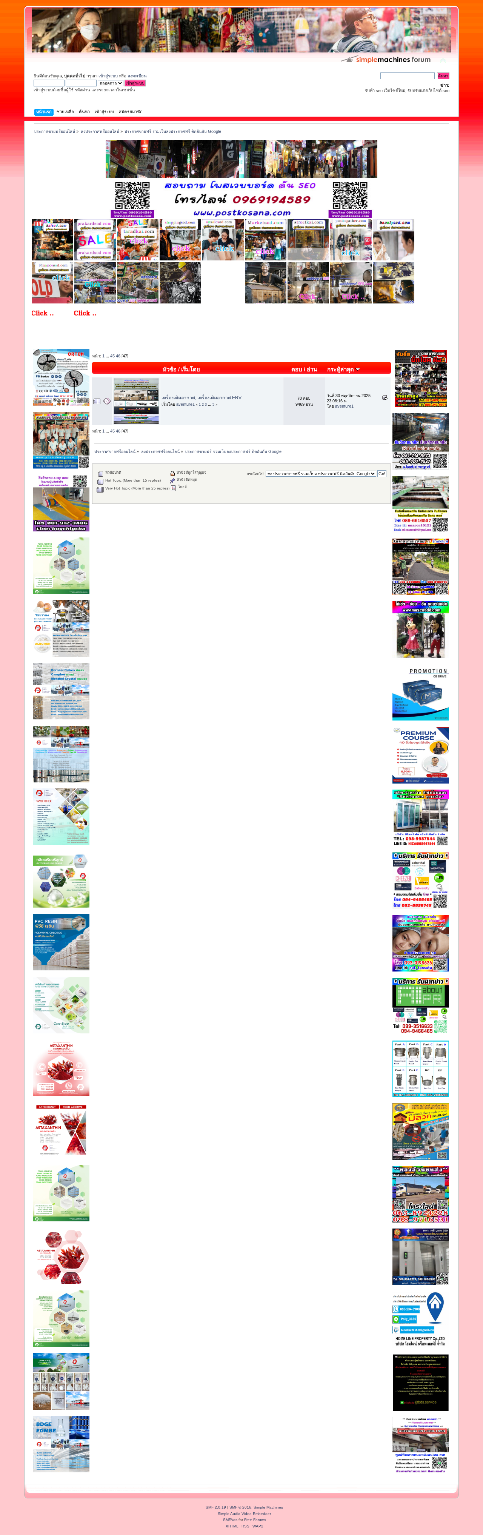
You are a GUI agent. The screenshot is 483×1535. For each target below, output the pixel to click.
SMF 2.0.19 (216, 1507)
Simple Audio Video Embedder (244, 1514)
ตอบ (296, 369)
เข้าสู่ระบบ (108, 76)
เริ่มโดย (190, 369)
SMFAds (230, 1520)
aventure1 (185, 404)
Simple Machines (268, 1507)
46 (118, 356)
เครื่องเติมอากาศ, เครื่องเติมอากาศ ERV (202, 397)
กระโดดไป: (256, 474)
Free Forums (255, 1520)
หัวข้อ (170, 369)
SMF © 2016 (240, 1507)
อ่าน (312, 369)
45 (112, 356)
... (108, 356)
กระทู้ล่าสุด (341, 369)
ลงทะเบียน (137, 76)
